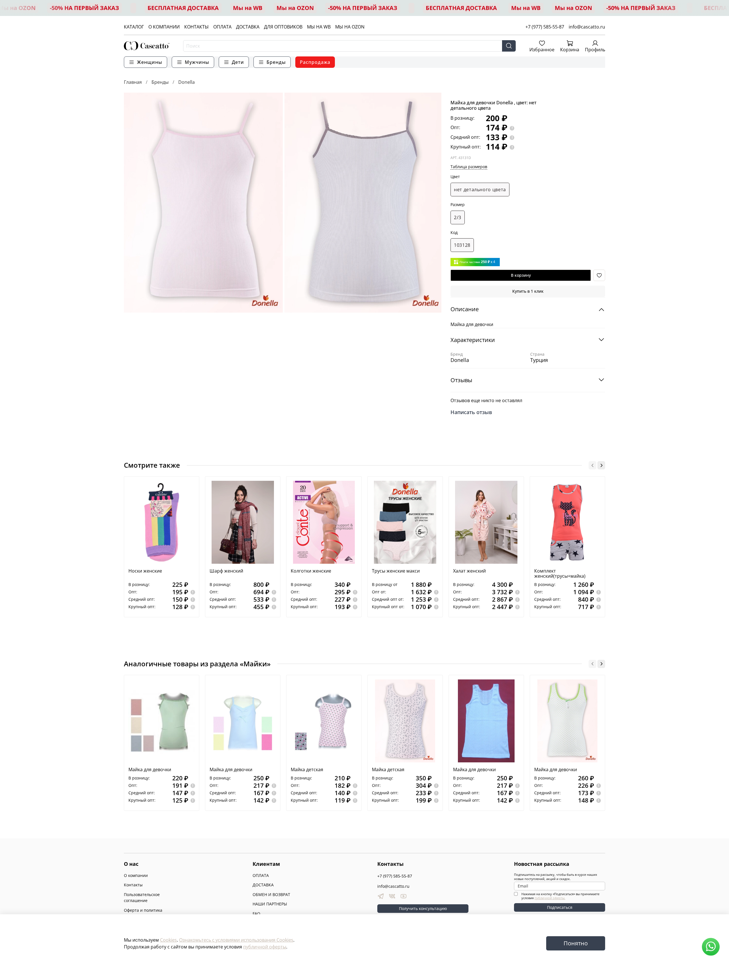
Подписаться (559, 907)
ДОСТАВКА (247, 27)
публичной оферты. (550, 898)
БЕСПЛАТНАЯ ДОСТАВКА (183, 8)
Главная (133, 82)
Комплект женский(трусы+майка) (559, 573)
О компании (136, 875)
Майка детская (307, 769)
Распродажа (315, 62)
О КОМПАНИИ (164, 27)
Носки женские (145, 571)
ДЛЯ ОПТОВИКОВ (283, 27)
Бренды (160, 82)
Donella (186, 82)
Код (454, 232)
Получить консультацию (423, 908)
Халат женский (469, 571)
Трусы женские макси (396, 571)
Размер (457, 204)
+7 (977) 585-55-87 (544, 27)
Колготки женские (311, 571)
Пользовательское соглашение (142, 897)
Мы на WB (247, 8)
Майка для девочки (149, 769)
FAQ (256, 913)
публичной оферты (264, 947)
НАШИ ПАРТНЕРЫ (270, 904)
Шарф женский (226, 571)
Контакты (133, 884)
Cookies (168, 940)
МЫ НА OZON (349, 27)
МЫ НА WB (319, 27)
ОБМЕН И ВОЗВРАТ (271, 894)
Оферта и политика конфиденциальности (145, 913)
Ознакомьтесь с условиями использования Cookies (236, 940)
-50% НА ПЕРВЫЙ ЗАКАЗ (84, 8)
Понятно (576, 943)
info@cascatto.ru (587, 27)
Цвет (455, 176)
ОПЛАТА (222, 27)
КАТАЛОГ (134, 27)
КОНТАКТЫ (196, 27)
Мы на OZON (295, 8)
